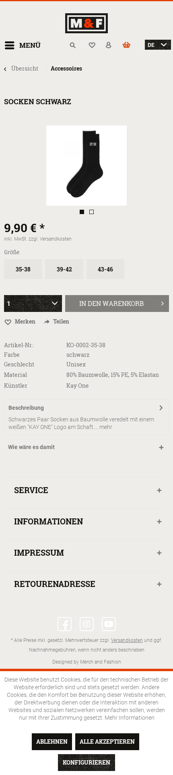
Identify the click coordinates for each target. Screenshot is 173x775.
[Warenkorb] (131, 45)
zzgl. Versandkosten (50, 238)
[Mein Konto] (111, 45)
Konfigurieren (86, 762)
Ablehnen (52, 741)
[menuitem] (22, 45)
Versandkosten (127, 640)
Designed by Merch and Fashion (86, 661)
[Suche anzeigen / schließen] (73, 45)
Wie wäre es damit (31, 447)
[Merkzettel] (92, 45)
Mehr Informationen (129, 717)
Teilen (60, 321)
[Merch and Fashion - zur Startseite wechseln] (86, 23)
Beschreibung (26, 407)
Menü (30, 45)
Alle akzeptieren (107, 741)
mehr (105, 427)
